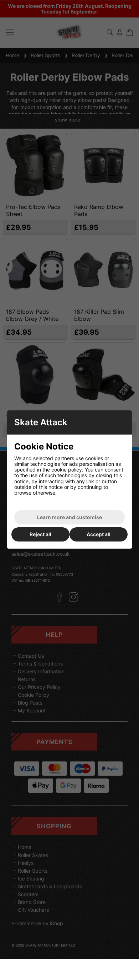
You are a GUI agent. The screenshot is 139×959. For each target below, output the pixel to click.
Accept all (98, 534)
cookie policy (66, 470)
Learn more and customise (69, 517)
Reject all (40, 534)
